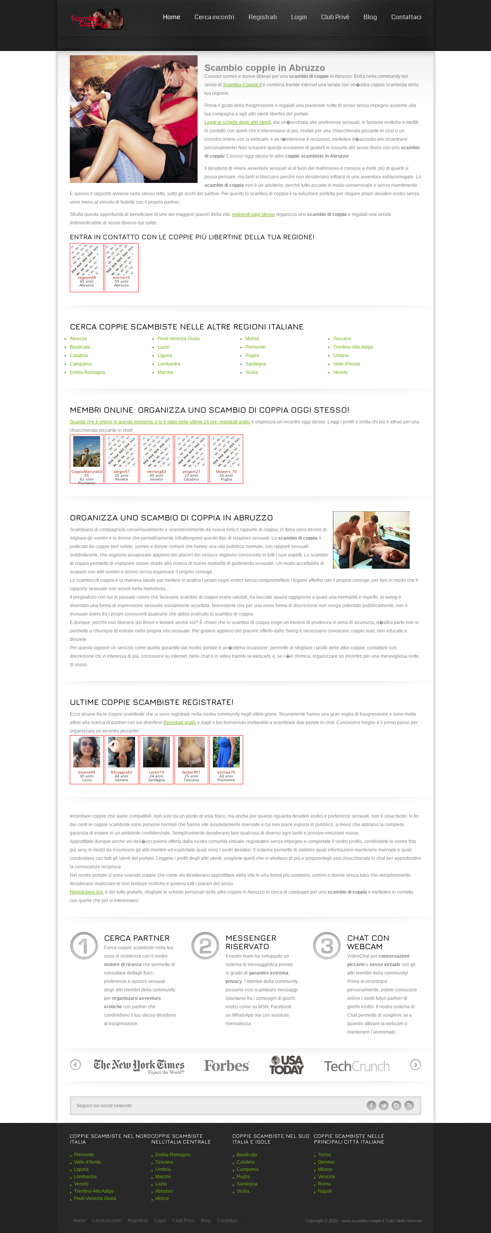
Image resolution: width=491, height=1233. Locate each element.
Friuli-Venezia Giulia (179, 338)
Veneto (340, 372)
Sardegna (256, 364)
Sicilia (252, 372)
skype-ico (396, 1105)
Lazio (163, 347)
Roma (324, 1184)
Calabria (79, 355)
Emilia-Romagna (87, 372)
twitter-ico (384, 1105)
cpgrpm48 (87, 277)
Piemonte (255, 347)
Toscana (342, 338)
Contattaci (406, 17)
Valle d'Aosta (346, 364)
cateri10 (156, 772)
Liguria (165, 355)
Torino (324, 1154)
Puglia (252, 355)
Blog (370, 17)
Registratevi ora (86, 892)
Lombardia (169, 364)
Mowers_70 (226, 471)
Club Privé (335, 17)
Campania (81, 364)
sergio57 (122, 471)
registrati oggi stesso (253, 214)
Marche (165, 372)
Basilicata (80, 347)
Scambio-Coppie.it (242, 84)
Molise (252, 338)
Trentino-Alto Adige (353, 347)
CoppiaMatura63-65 (87, 473)
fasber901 (191, 772)
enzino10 (121, 277)
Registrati (263, 17)
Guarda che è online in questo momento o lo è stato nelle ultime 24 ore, (144, 422)
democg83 (156, 471)
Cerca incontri (214, 17)
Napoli (325, 1191)
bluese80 (86, 772)
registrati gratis (234, 422)
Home (171, 17)
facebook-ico (371, 1105)
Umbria (341, 355)
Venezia (326, 1176)
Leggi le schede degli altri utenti (237, 122)
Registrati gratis (179, 722)
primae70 (226, 772)
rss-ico (409, 1105)
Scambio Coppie (96, 19)
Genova (326, 1162)
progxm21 (192, 471)
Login (299, 17)
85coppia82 (121, 772)
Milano (325, 1169)
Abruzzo (78, 338)
